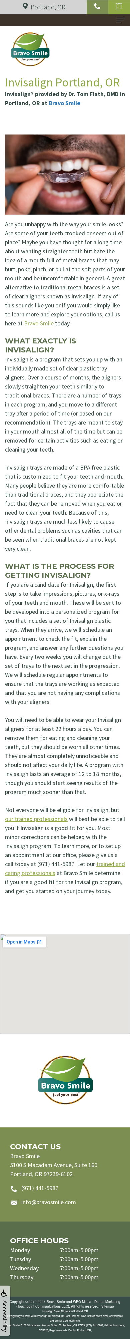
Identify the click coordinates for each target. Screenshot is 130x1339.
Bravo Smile (64, 103)
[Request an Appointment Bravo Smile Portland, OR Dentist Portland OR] (119, 7)
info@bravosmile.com (48, 1202)
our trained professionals (36, 819)
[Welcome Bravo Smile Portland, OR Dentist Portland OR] (65, 1080)
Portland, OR (48, 7)
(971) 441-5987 (39, 1188)
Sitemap (107, 1306)
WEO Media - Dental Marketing (96, 1301)
